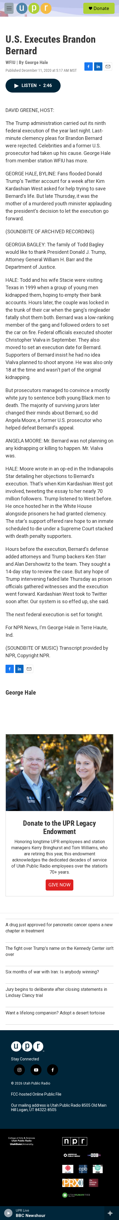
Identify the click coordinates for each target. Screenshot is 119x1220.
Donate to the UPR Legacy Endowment (59, 827)
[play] (8, 1213)
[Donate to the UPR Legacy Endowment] (59, 772)
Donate (101, 8)
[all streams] (111, 1213)
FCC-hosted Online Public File (36, 1094)
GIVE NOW (59, 885)
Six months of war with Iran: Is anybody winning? (52, 972)
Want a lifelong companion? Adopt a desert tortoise (55, 1013)
